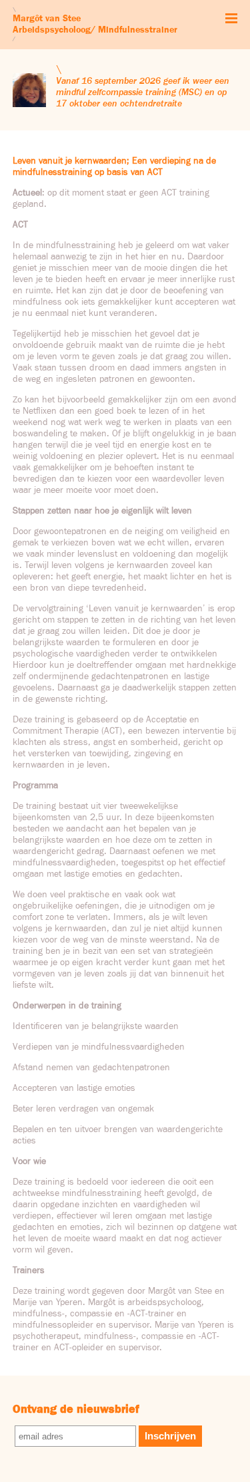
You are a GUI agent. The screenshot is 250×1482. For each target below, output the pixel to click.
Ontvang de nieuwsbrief (76, 1409)
